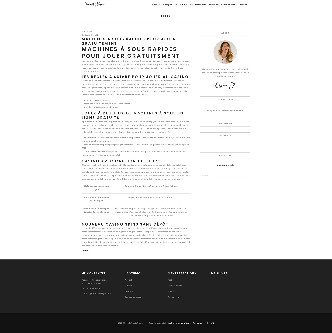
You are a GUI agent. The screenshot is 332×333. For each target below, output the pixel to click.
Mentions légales (184, 323)
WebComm (172, 323)
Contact (129, 291)
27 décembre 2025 (91, 35)
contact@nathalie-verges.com (96, 293)
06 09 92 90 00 (93, 288)
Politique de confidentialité (203, 323)
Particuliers (173, 280)
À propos (129, 285)
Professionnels (175, 285)
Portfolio (172, 291)
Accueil (128, 280)
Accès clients (174, 297)
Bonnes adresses (133, 297)
